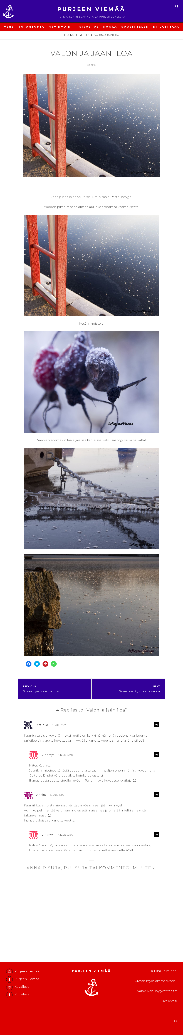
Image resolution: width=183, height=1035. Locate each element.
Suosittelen (135, 26)
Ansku (41, 795)
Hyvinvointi (62, 26)
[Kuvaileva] (9, 987)
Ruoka (110, 26)
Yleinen (85, 34)
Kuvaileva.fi (168, 1001)
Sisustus (89, 26)
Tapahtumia (31, 26)
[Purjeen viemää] (9, 972)
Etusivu (69, 34)
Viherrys (47, 755)
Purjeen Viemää (91, 9)
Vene (9, 26)
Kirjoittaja (166, 26)
